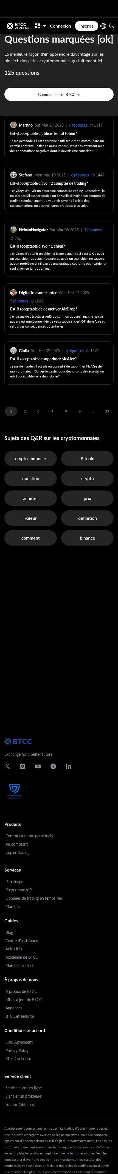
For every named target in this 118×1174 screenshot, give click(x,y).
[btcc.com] (18, 26)
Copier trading (17, 852)
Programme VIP (18, 890)
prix (87, 498)
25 (107, 411)
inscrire (86, 25)
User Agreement (19, 1042)
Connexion (60, 25)
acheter (30, 498)
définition (87, 518)
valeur (31, 518)
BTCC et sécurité (19, 1016)
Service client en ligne (23, 1087)
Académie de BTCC (21, 957)
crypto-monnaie (30, 458)
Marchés (12, 906)
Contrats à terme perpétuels (29, 835)
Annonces (13, 1008)
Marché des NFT (19, 965)
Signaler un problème (23, 1096)
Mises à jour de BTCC (23, 999)
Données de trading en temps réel (34, 898)
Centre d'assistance (21, 940)
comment (30, 537)
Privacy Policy (17, 1050)
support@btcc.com (21, 1104)
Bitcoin (87, 458)
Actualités (13, 949)
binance (87, 537)
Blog (9, 932)
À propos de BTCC (21, 991)
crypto (87, 478)
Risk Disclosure (18, 1058)
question (30, 478)
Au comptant (16, 844)
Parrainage (14, 881)
